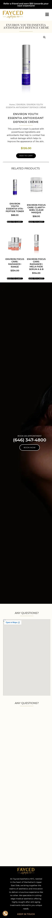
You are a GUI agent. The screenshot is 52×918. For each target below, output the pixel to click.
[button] (44, 37)
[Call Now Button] (5, 913)
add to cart (14, 222)
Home (12, 104)
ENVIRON (21, 104)
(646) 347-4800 (29, 439)
